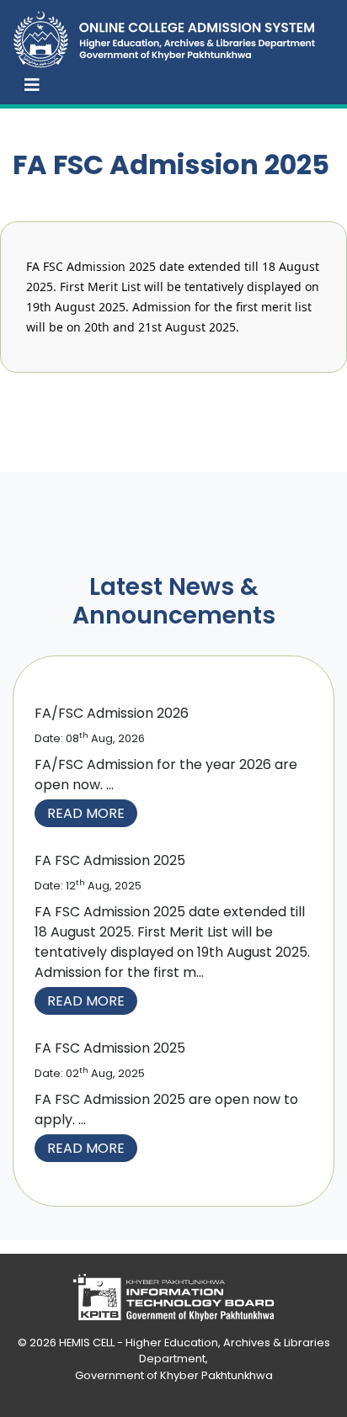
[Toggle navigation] (32, 85)
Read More (86, 813)
